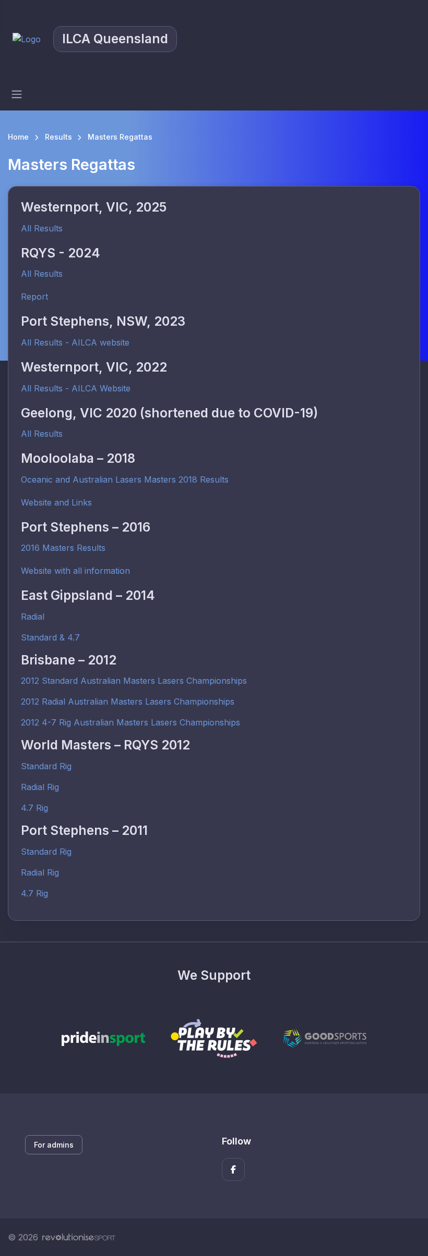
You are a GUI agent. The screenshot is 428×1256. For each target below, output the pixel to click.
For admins (54, 1144)
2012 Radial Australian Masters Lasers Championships (127, 701)
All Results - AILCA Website (75, 388)
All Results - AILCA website (75, 342)
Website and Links (56, 502)
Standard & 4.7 (50, 637)
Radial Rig (40, 787)
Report (34, 296)
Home (18, 136)
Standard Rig (46, 766)
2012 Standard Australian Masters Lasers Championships (134, 680)
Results (58, 136)
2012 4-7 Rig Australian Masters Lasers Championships (130, 722)
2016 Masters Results (63, 548)
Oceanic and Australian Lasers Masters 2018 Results (125, 479)
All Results (42, 228)
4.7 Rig (34, 808)
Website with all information (75, 570)
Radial (32, 616)
